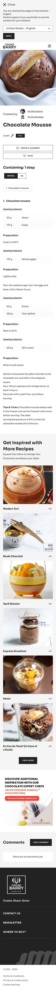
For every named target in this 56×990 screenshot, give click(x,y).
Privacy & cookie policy (15, 980)
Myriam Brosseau (36, 117)
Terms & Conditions (13, 976)
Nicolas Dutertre (35, 111)
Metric (11, 176)
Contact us (11, 913)
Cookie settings (11, 984)
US (22, 176)
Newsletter (12, 922)
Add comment (41, 842)
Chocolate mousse (18, 188)
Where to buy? (14, 931)
